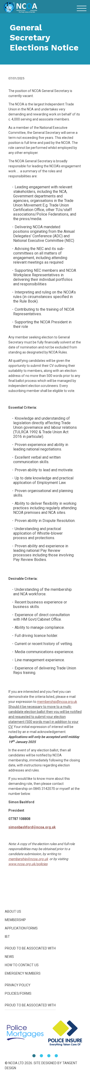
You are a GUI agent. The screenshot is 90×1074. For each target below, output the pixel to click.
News (45, 286)
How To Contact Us (22, 965)
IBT (45, 268)
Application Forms (21, 928)
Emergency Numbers (45, 304)
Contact (45, 295)
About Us (45, 240)
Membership (45, 249)
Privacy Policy (17, 985)
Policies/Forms (45, 313)
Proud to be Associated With (45, 277)
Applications (45, 258)
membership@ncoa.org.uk (57, 702)
